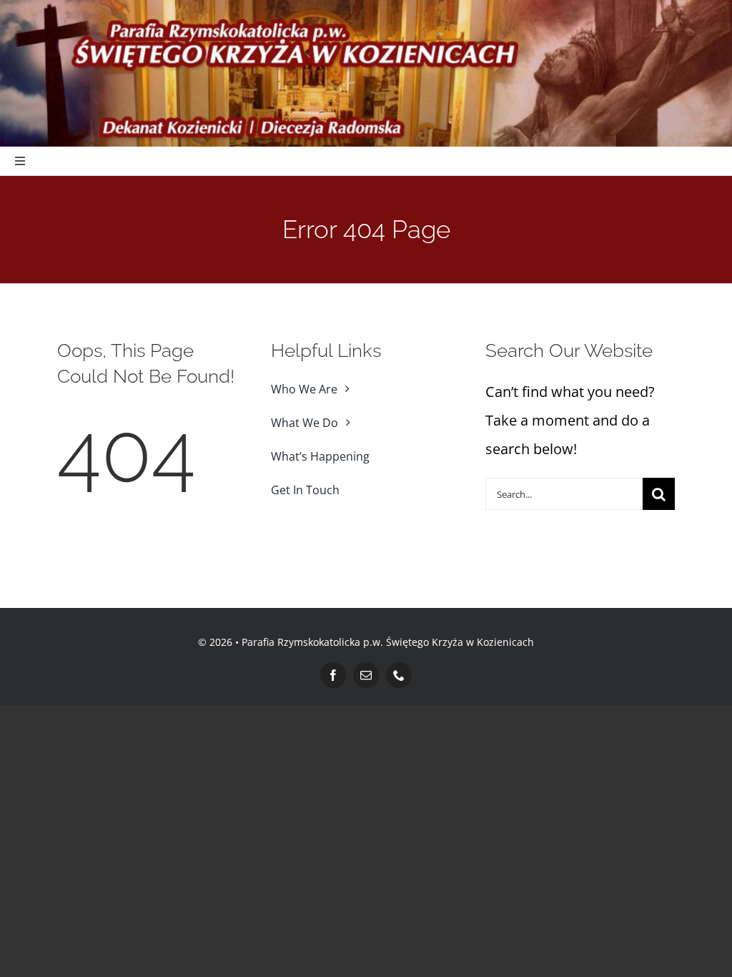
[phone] (399, 675)
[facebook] (333, 675)
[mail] (366, 675)
